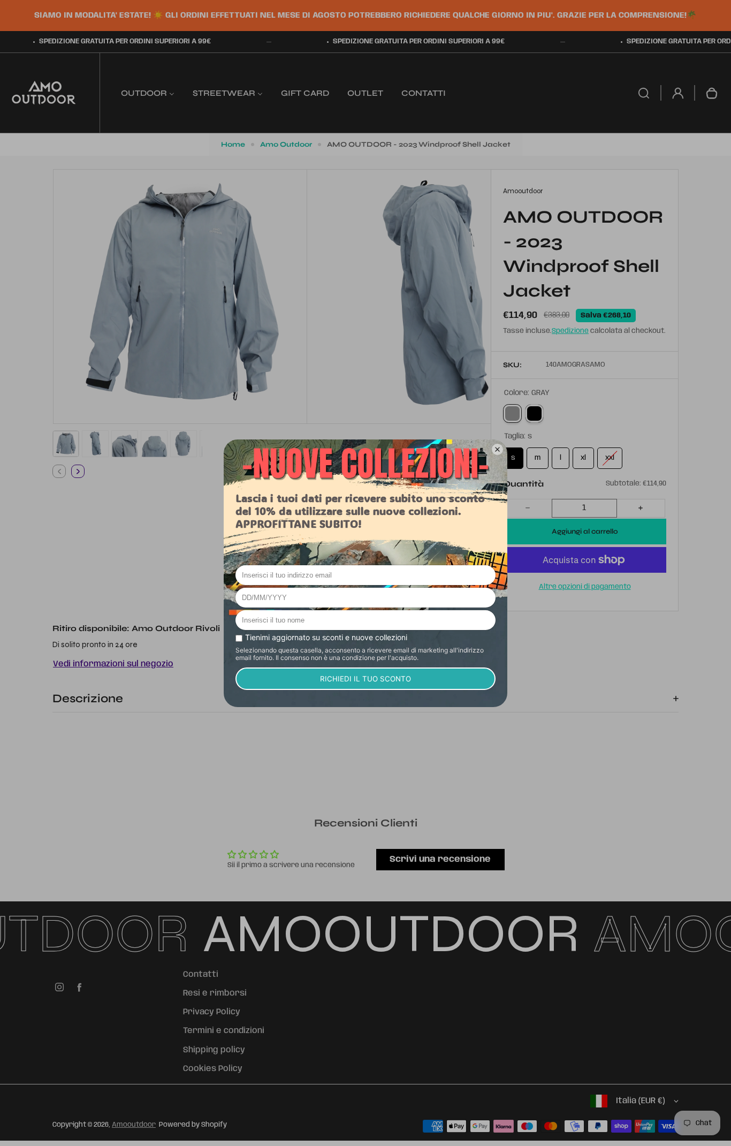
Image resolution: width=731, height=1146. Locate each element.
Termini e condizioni (223, 1031)
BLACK (534, 413)
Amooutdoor (134, 1124)
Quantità (523, 484)
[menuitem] (148, 93)
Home (233, 144)
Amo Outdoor (286, 144)
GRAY (512, 413)
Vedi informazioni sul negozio (113, 664)
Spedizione (570, 331)
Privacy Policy (211, 1012)
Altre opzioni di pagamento (585, 586)
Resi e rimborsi (215, 993)
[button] (65, 443)
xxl (610, 454)
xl (584, 454)
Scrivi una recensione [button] (440, 859)
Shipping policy (214, 1050)
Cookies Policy (212, 1069)
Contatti (200, 974)
